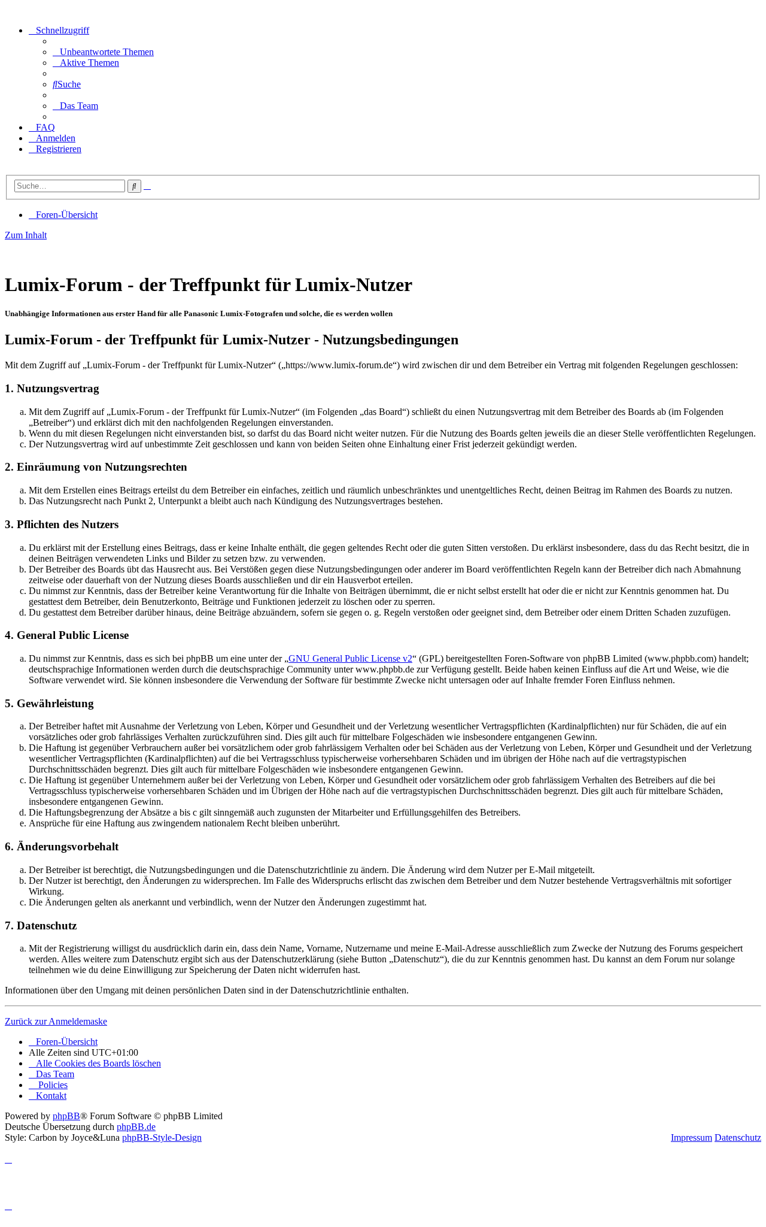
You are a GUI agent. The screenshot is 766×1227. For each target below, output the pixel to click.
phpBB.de (136, 1127)
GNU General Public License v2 (350, 658)
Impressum (691, 1137)
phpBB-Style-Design (162, 1137)
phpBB (66, 1116)
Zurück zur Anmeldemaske (56, 1021)
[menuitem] (103, 52)
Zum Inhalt (26, 235)
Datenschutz (738, 1137)
